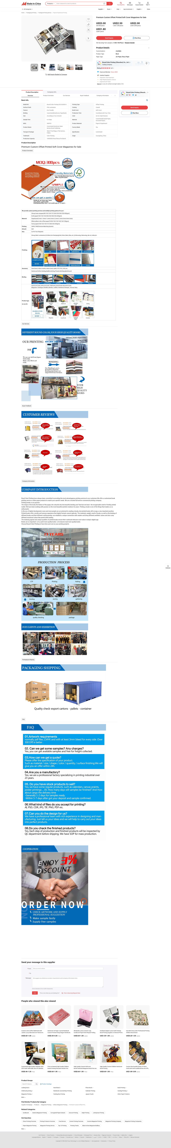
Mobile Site (124, 1135)
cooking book (25, 1087)
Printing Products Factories (47, 1121)
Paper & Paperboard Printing (60, 12)
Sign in (148, 5)
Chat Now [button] (138, 38)
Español (49, 1137)
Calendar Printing (90, 1091)
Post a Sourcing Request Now (71, 993)
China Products (50, 1135)
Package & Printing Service (44, 12)
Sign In (99, 84)
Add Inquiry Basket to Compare (57, 74)
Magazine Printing (26, 1094)
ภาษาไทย (114, 1137)
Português (55, 1137)
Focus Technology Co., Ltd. (73, 1141)
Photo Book (89, 1087)
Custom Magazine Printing (94, 1121)
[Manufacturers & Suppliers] (31, 4)
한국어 (100, 1137)
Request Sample (130, 43)
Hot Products (42, 1135)
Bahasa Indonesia (135, 1137)
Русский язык (69, 1137)
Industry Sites (97, 1135)
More (22, 1129)
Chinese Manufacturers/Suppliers (64, 1135)
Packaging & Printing (31, 12)
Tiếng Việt (126, 1137)
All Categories (27, 9)
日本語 (105, 1137)
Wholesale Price (88, 1135)
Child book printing (26, 1091)
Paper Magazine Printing (29, 1125)
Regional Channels (106, 1135)
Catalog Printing (122, 1091)
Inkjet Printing (85, 1113)
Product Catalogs (46, 1084)
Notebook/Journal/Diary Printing (62, 1091)
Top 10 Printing (62, 1125)
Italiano (76, 1137)
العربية (95, 1137)
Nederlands (89, 1137)
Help (118, 9)
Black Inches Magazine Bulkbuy (91, 1125)
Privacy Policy (112, 1141)
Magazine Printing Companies (133, 1121)
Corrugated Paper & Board (57, 1113)
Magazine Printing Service (47, 1125)
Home (22, 12)
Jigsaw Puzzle (89, 1094)
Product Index (116, 1135)
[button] (111, 95)
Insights (130, 1135)
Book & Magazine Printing (40, 1113)
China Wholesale (78, 1135)
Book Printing (121, 1087)
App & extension (127, 9)
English (44, 1137)
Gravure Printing (73, 1113)
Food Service (62, 1121)
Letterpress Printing (98, 1113)
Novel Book (56, 1087)
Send (34, 993)
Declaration (104, 1141)
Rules (148, 9)
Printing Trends (74, 1125)
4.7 (127, 95)
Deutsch (82, 1137)
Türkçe (120, 1137)
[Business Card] (147, 100)
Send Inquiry (109, 38)
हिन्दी (109, 1137)
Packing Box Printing (59, 1094)
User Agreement (95, 1141)
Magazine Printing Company (113, 1121)
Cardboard (26, 1113)
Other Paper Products (124, 1094)
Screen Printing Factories (76, 1121)
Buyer (108, 9)
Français (62, 1137)
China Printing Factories (29, 1121)
